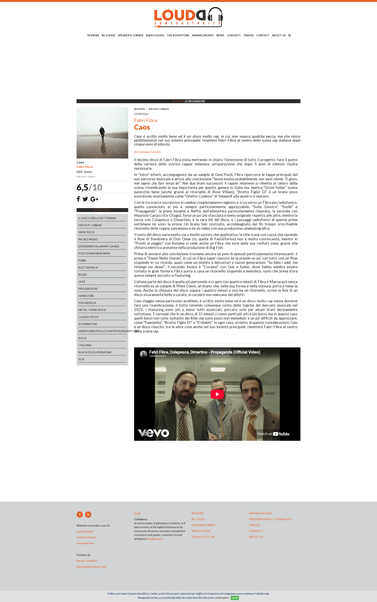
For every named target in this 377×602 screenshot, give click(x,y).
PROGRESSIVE (88, 288)
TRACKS (248, 35)
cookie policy (222, 597)
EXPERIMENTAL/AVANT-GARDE (99, 246)
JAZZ (82, 281)
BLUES (83, 274)
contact (256, 531)
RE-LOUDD (108, 35)
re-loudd (198, 519)
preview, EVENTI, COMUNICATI (270, 519)
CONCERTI (234, 35)
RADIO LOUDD (155, 35)
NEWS (220, 35)
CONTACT (262, 35)
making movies (260, 513)
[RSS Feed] (88, 514)
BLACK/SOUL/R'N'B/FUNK (95, 352)
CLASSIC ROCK (89, 317)
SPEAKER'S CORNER (130, 35)
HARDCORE (86, 295)
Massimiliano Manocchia (91, 566)
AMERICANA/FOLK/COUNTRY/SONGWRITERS (102, 331)
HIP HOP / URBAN (90, 225)
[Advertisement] (188, 68)
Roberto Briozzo (86, 537)
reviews (197, 513)
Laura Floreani (86, 531)
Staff (137, 513)
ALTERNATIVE (88, 324)
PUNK (82, 260)
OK (233, 597)
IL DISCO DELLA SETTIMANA (97, 218)
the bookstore (203, 536)
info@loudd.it (155, 538)
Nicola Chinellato (87, 560)
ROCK (83, 338)
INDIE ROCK (87, 232)
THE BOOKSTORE (178, 35)
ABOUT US (279, 35)
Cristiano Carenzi (149, 152)
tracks (254, 525)
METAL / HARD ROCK (92, 309)
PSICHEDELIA (87, 302)
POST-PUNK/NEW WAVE (94, 253)
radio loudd (200, 531)
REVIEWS (93, 35)
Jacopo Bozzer (85, 543)
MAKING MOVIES (203, 35)
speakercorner (203, 525)
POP (81, 359)
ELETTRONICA (88, 267)
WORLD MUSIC (88, 239)
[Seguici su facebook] (80, 514)
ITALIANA (85, 345)
